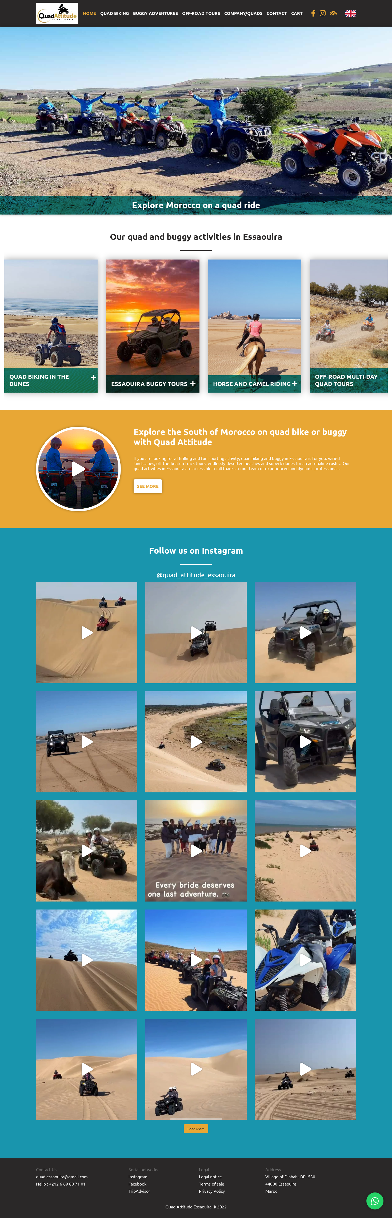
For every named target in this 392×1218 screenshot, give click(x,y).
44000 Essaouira (280, 1183)
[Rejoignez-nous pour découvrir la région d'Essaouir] (196, 960)
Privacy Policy (212, 1191)
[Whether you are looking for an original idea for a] (196, 851)
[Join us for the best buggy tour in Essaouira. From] (196, 741)
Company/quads (243, 13)
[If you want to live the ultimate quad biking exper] (86, 1069)
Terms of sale (211, 1183)
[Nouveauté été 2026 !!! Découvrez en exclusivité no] (305, 741)
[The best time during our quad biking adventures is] (196, 1069)
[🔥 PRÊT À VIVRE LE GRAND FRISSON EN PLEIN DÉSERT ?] (196, 632)
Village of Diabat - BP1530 (290, 1176)
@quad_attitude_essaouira (196, 575)
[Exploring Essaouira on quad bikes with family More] (305, 960)
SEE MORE (148, 486)
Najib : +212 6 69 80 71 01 (61, 1183)
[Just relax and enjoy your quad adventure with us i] (86, 851)
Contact (277, 13)
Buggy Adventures (155, 13)
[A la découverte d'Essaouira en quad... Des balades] (305, 851)
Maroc (271, 1191)
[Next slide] (383, 120)
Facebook (137, 1183)
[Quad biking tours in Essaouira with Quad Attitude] (305, 1069)
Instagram (138, 1176)
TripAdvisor (139, 1191)
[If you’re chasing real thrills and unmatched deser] (86, 632)
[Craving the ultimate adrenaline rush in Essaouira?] (305, 632)
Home (89, 13)
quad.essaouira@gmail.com (62, 1176)
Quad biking (114, 13)
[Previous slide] (9, 120)
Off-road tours (201, 13)
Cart (297, 13)
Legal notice (210, 1176)
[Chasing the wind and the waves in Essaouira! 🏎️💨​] (86, 741)
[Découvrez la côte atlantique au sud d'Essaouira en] (86, 960)
